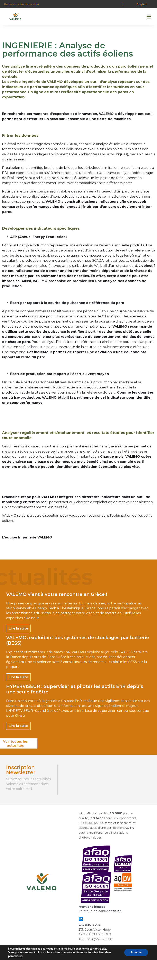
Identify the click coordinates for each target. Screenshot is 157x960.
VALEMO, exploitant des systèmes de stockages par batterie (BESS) (77, 640)
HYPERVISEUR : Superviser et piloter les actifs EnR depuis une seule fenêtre (74, 689)
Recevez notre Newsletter (21, 4)
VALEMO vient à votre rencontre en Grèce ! (56, 594)
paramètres (15, 956)
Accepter (136, 952)
